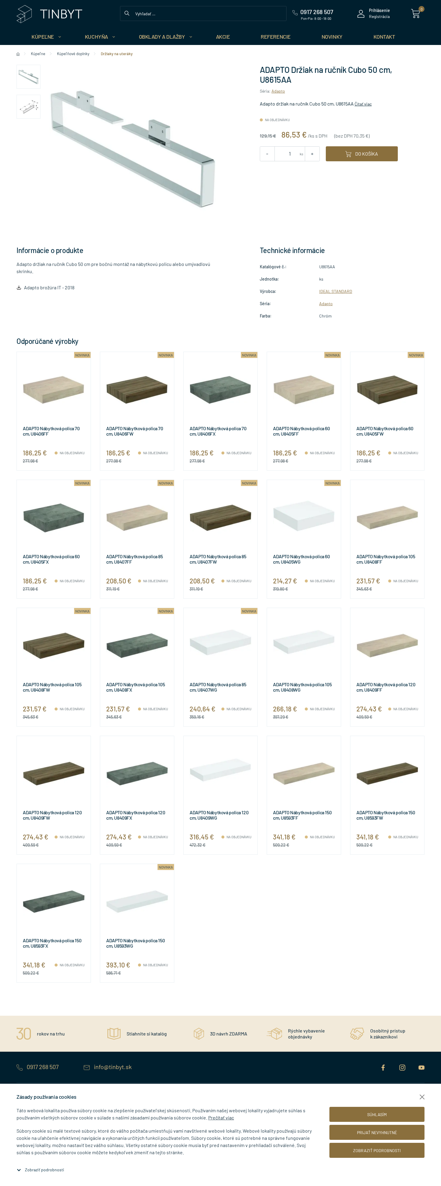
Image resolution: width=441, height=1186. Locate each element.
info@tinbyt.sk (112, 1066)
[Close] (422, 1097)
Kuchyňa (96, 36)
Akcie (223, 36)
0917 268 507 (43, 1066)
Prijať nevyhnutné (377, 1132)
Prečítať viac (221, 1117)
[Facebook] (383, 1066)
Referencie (276, 36)
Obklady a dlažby (162, 36)
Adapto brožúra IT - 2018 (49, 287)
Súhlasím (377, 1114)
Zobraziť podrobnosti (44, 1169)
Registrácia (379, 16)
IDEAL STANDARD (335, 291)
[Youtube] (421, 1066)
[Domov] (18, 53)
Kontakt (384, 36)
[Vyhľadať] (127, 12)
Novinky (332, 36)
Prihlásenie (379, 10)
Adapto (278, 91)
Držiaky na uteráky (117, 53)
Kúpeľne (43, 36)
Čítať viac (363, 103)
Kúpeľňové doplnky (73, 53)
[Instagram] (402, 1066)
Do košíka (366, 153)
